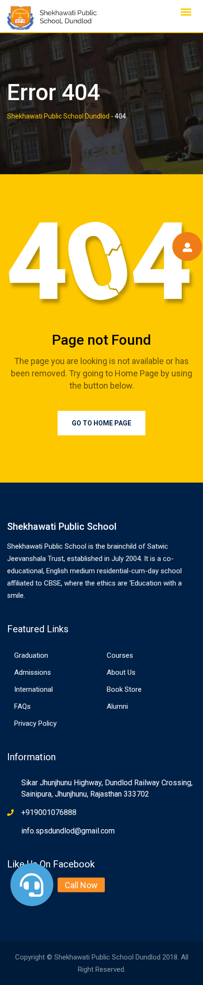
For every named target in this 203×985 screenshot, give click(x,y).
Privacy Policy (35, 723)
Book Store (124, 689)
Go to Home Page (101, 423)
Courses (120, 655)
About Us (121, 672)
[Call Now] (31, 884)
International (33, 689)
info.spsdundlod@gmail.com (68, 830)
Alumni (117, 706)
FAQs (22, 706)
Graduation (31, 655)
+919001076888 (48, 812)
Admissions (32, 672)
